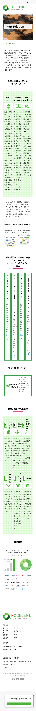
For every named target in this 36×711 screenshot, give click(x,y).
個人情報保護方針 (19, 675)
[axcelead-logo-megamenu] (14, 5)
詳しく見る (7, 337)
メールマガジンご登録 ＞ (19, 704)
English (28, 2)
